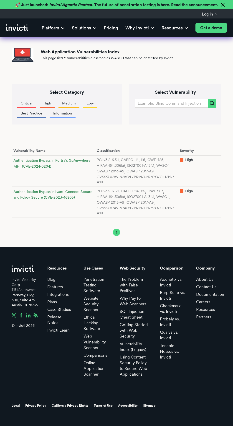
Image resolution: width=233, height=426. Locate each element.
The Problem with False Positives (131, 285)
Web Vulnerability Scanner (95, 342)
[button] (209, 13)
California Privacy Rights (70, 405)
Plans (52, 301)
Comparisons (95, 355)
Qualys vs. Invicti (169, 335)
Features (55, 286)
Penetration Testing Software (94, 285)
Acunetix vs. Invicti (171, 282)
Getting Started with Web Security (134, 330)
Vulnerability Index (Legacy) (133, 346)
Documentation (210, 294)
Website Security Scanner (91, 304)
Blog (51, 279)
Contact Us (206, 286)
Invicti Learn (58, 330)
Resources (205, 309)
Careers (203, 301)
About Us (204, 279)
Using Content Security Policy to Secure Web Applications (133, 366)
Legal (16, 405)
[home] (17, 27)
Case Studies (59, 309)
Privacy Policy (35, 405)
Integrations (58, 294)
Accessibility (128, 405)
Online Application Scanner (94, 368)
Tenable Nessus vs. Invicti (169, 351)
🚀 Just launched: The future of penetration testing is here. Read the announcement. (116, 4)
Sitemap (149, 405)
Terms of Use (103, 405)
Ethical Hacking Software (92, 323)
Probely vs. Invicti (170, 322)
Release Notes (54, 319)
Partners (203, 316)
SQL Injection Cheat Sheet (132, 314)
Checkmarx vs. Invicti (170, 308)
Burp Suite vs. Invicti (172, 295)
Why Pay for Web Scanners (133, 301)
